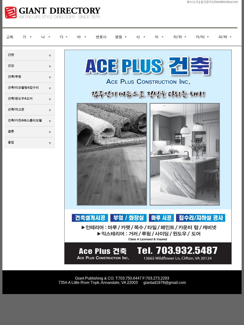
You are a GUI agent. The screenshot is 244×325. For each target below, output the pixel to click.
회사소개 (192, 2)
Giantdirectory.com (225, 2)
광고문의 (206, 2)
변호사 (101, 37)
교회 (9, 37)
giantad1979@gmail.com (164, 283)
